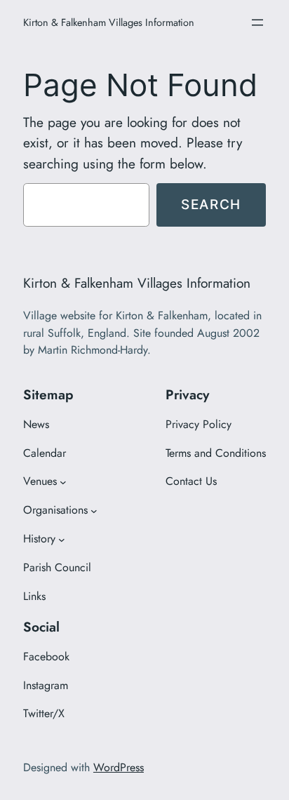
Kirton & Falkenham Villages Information (108, 22)
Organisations (55, 510)
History (39, 539)
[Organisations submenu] (94, 510)
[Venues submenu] (63, 482)
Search (211, 204)
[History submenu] (61, 539)
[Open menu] (257, 22)
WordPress (118, 767)
